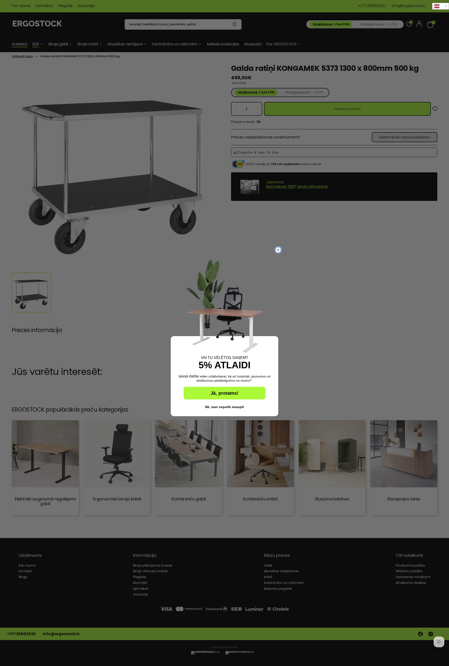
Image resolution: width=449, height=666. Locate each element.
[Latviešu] (440, 6)
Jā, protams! (224, 393)
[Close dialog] (278, 250)
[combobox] (440, 6)
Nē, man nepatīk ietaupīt (224, 407)
